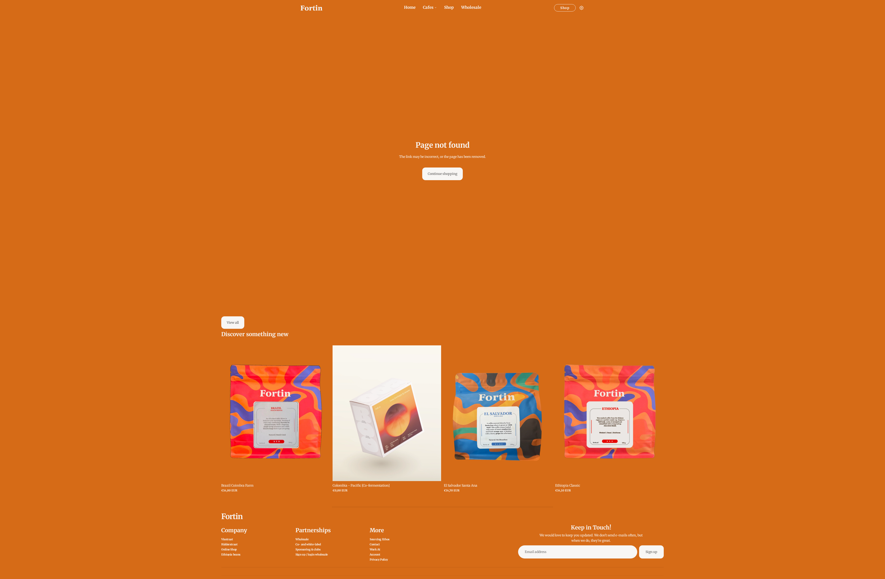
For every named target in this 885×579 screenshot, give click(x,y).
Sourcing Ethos (379, 539)
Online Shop (229, 549)
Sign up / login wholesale (311, 554)
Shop (449, 7)
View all (233, 322)
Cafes (428, 7)
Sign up (651, 552)
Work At (375, 549)
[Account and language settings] (581, 8)
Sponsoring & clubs (308, 549)
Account (375, 554)
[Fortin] (311, 8)
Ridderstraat (229, 544)
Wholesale (471, 7)
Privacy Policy (379, 559)
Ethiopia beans (230, 554)
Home (410, 7)
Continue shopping (442, 174)
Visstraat (227, 539)
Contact (375, 544)
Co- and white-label (308, 544)
